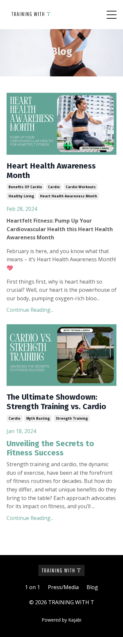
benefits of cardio (25, 187)
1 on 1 (32, 587)
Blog (92, 587)
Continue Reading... (30, 309)
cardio (54, 187)
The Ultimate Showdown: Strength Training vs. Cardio (56, 401)
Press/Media (63, 587)
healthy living (21, 196)
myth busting (38, 418)
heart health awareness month (68, 196)
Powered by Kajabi (61, 620)
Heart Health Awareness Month (51, 170)
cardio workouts (81, 187)
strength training (72, 418)
